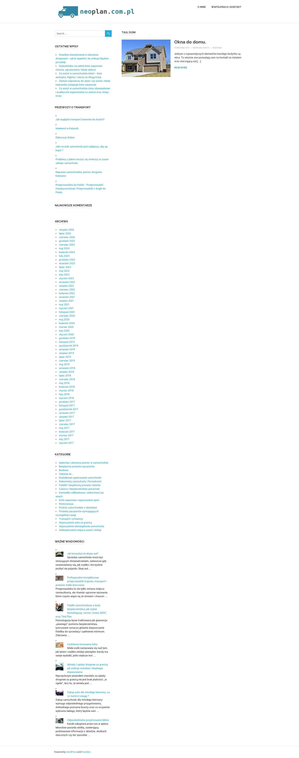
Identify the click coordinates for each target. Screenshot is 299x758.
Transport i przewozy (71, 518)
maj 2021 (64, 304)
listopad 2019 (67, 342)
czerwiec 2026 (67, 237)
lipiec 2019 (65, 356)
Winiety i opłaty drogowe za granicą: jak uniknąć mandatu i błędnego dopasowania (87, 668)
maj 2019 (64, 364)
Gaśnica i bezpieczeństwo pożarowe (79, 488)
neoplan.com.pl (201, 48)
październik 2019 (68, 345)
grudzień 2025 (67, 241)
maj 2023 (64, 270)
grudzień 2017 (67, 401)
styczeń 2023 (66, 278)
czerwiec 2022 (67, 289)
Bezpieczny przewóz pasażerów (77, 466)
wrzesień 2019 (67, 349)
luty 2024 (64, 255)
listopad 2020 (67, 312)
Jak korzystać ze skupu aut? (82, 553)
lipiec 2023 (65, 267)
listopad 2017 (67, 405)
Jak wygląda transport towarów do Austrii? (80, 119)
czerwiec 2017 (67, 424)
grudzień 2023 (67, 259)
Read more (180, 67)
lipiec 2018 (65, 375)
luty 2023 (64, 274)
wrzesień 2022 (67, 282)
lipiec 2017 (65, 420)
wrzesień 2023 (67, 263)
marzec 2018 (66, 390)
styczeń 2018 (66, 398)
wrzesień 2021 (67, 297)
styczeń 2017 (66, 442)
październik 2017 (68, 409)
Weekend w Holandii (67, 128)
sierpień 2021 (66, 300)
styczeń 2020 (66, 334)
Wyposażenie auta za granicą (75, 522)
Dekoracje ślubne (65, 137)
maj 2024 (64, 248)
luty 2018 (64, 394)
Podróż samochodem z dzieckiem (78, 507)
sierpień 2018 (66, 371)
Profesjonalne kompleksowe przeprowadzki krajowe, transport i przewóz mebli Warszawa (81, 581)
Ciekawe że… (66, 474)
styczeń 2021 (66, 308)
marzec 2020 (66, 327)
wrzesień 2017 (67, 413)
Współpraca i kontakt (226, 7)
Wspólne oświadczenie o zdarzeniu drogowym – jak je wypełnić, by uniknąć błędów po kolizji (82, 58)
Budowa (217, 48)
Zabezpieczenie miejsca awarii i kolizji (80, 530)
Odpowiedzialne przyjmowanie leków (88, 720)
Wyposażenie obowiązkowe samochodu (81, 526)
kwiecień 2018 (67, 386)
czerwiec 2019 (67, 360)
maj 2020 (64, 319)
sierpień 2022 (66, 285)
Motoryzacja (66, 503)
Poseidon (85, 752)
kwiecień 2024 (67, 252)
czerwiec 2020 (67, 315)
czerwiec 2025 (67, 244)
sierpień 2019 (66, 353)
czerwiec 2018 (67, 379)
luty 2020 (64, 330)
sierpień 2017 (66, 416)
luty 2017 (64, 439)
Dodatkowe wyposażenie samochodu (80, 477)
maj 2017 (64, 428)
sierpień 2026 (66, 229)
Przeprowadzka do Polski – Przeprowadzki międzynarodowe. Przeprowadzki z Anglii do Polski (81, 188)
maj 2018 (64, 383)
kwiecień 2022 (67, 293)
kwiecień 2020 (67, 323)
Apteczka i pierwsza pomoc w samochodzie (83, 462)
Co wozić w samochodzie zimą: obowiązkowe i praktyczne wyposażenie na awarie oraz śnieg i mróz (83, 92)
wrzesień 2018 (67, 368)
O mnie (201, 7)
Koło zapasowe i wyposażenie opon (79, 500)
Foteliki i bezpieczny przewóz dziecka (80, 485)
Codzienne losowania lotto (82, 644)
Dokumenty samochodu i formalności (80, 481)
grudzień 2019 (67, 338)
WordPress (71, 752)
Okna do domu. (190, 42)
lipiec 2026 (65, 233)
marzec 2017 (66, 435)
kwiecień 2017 (67, 431)
